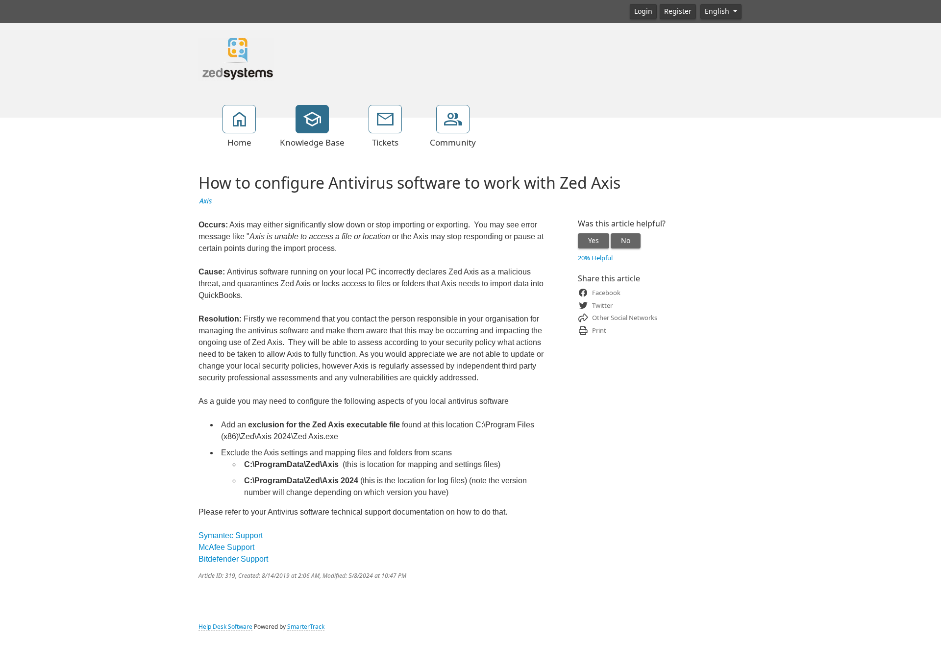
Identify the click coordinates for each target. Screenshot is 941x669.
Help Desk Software (225, 626)
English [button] (718, 11)
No (625, 241)
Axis (205, 201)
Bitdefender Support (233, 559)
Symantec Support (230, 535)
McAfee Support (226, 547)
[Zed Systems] (236, 58)
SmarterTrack (305, 626)
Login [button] (643, 11)
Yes (593, 241)
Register (678, 11)
